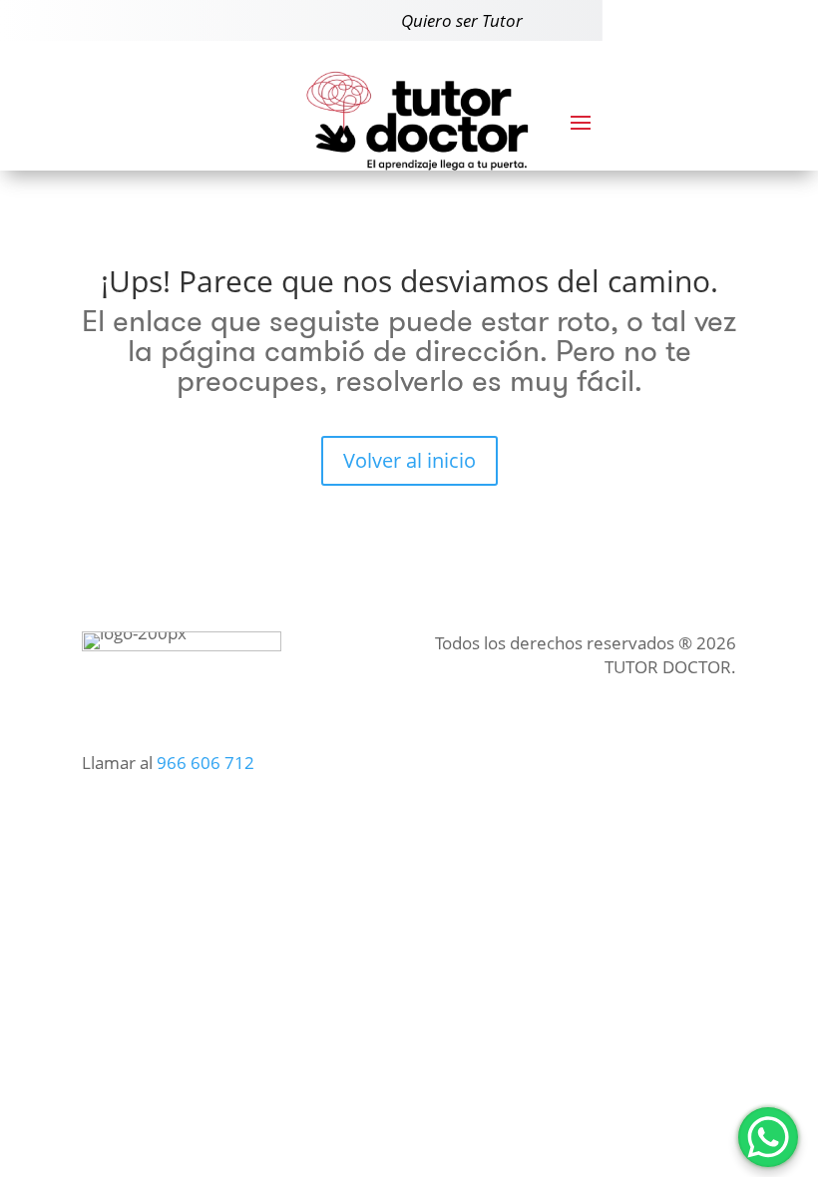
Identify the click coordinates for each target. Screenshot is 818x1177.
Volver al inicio (409, 460)
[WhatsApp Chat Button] (768, 1137)
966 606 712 (205, 762)
